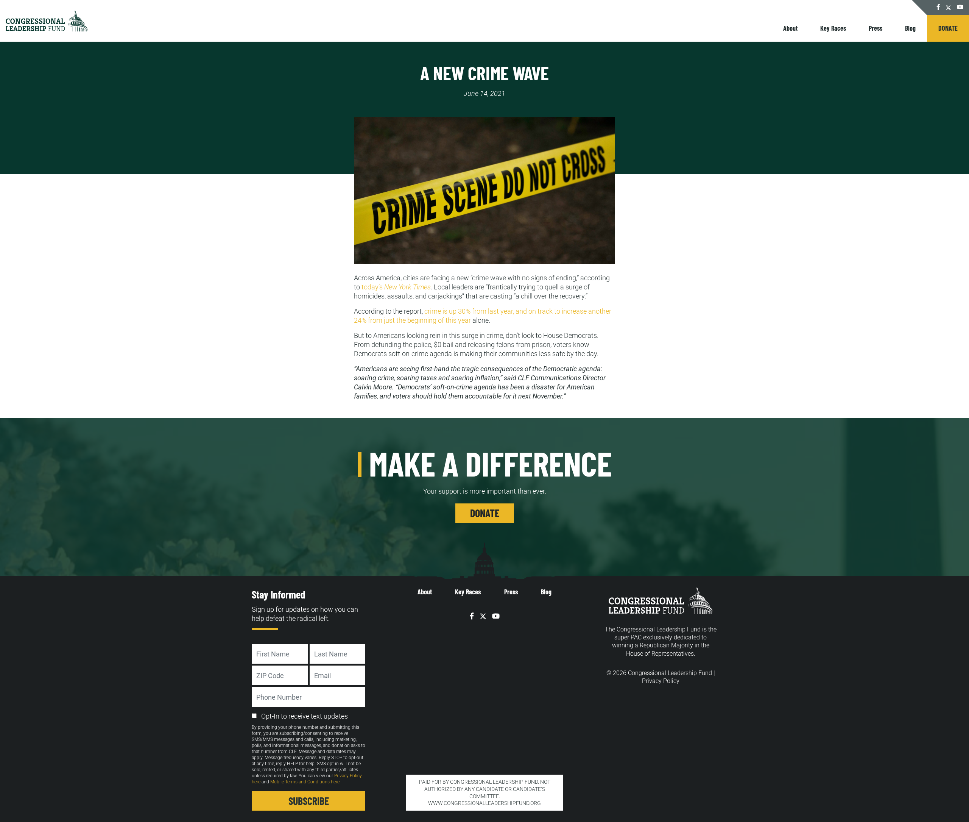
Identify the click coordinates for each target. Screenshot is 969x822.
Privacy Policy (660, 680)
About (790, 28)
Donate (948, 28)
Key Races (833, 28)
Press (875, 28)
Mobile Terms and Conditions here (305, 781)
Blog (910, 28)
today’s (396, 287)
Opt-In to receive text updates (304, 716)
